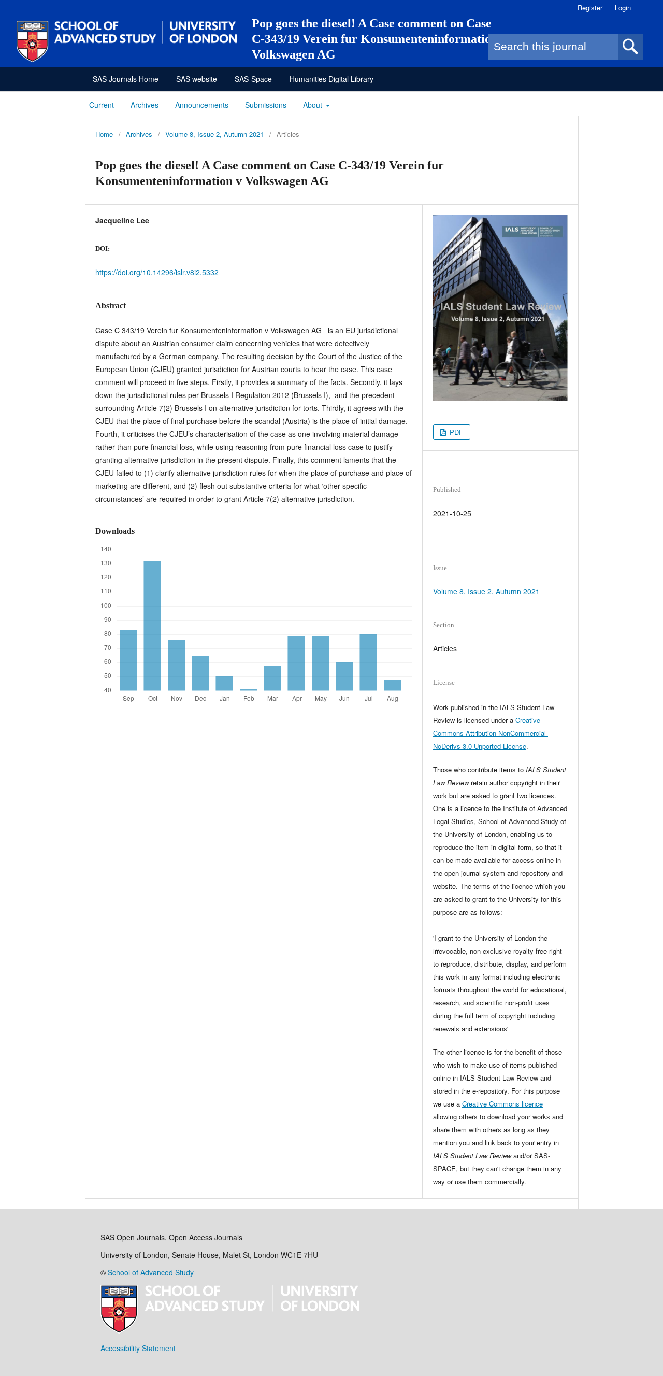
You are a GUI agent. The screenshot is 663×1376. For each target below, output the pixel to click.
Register (590, 7)
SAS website (196, 79)
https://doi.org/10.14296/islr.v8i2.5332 (157, 272)
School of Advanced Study (151, 1272)
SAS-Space (253, 79)
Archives (144, 105)
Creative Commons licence (502, 1104)
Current (101, 105)
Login (623, 7)
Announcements (201, 105)
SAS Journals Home (125, 79)
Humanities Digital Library (331, 79)
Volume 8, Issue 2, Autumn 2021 (214, 134)
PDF (455, 432)
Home (104, 134)
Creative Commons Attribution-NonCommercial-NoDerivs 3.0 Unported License (490, 733)
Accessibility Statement (138, 1348)
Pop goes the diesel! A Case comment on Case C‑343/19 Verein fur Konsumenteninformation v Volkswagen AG (379, 39)
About (313, 105)
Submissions (265, 105)
